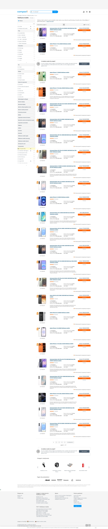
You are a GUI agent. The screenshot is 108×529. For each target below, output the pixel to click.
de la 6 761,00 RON (84, 359)
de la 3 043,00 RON (84, 423)
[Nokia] (78, 480)
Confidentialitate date (21, 524)
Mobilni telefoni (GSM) (41, 521)
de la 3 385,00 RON (84, 328)
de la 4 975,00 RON (84, 393)
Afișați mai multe (50, 21)
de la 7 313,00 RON (84, 343)
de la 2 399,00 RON (84, 376)
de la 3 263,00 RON (84, 119)
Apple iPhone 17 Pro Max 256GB (43, 514)
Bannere (75, 500)
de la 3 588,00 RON (84, 197)
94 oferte (84, 185)
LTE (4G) (31, 17)
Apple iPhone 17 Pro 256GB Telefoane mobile (60, 43)
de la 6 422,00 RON (84, 88)
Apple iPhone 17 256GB (41, 512)
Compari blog (20, 498)
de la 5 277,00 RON (84, 103)
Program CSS (76, 501)
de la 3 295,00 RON (84, 295)
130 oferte (84, 31)
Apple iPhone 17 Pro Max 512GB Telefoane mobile (61, 343)
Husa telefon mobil (83, 470)
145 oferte (84, 154)
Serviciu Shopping (77, 503)
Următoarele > (70, 442)
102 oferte (84, 76)
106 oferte (84, 380)
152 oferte (84, 316)
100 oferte (84, 91)
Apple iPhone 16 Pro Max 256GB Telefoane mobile (61, 393)
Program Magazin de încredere (80, 498)
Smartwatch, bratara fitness (57, 471)
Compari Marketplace (78, 499)
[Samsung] (53, 480)
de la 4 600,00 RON (84, 278)
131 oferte (84, 427)
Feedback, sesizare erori (60, 499)
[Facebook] (87, 525)
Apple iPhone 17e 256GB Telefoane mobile (60, 328)
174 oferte (84, 200)
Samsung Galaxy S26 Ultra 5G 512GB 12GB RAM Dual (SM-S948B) (43, 516)
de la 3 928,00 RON (84, 150)
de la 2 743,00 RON (84, 228)
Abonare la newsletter (59, 496)
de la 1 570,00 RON (84, 135)
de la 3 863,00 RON (84, 245)
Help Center (76, 496)
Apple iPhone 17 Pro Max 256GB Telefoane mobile (61, 88)
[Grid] (66, 25)
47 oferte (84, 169)
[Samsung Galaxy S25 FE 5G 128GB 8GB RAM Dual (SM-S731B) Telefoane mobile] (43, 380)
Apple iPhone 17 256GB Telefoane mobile (59, 72)
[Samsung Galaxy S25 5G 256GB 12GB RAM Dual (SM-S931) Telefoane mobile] (43, 427)
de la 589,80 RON (84, 212)
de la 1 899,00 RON (84, 261)
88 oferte (84, 411)
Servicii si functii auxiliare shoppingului (63, 495)
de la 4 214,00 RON (84, 72)
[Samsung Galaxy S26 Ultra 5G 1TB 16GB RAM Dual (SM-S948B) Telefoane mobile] (43, 363)
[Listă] (64, 25)
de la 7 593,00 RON (84, 166)
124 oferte (84, 249)
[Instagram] (89, 525)
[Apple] (72, 480)
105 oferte (84, 122)
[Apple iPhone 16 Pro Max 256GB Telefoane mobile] (43, 397)
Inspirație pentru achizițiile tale (61, 498)
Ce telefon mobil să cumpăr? (48, 61)
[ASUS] (47, 480)
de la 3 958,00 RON (84, 181)
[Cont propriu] (89, 12)
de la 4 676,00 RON (84, 28)
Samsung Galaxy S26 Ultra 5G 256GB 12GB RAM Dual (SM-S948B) (43, 509)
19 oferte (84, 397)
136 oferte (84, 47)
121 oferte (84, 138)
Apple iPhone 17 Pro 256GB (42, 511)
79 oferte (84, 362)
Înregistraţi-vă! (77, 506)
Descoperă (84, 64)
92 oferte (84, 216)
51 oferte (84, 331)
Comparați (84, 30)
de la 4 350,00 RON (84, 408)
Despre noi (19, 495)
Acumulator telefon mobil (41, 501)
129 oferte (84, 264)
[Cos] (86, 12)
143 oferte (84, 107)
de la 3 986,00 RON (84, 312)
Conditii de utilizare (32, 524)
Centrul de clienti (77, 495)
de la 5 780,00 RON (84, 43)
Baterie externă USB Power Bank (70, 471)
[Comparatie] (84, 12)
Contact (19, 496)
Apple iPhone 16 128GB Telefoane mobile (59, 197)
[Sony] (59, 480)
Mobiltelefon (31, 521)
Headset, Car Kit (43, 470)
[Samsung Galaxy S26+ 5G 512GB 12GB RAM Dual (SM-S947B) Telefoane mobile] (43, 411)
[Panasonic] (66, 480)
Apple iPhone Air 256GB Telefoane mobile (59, 312)
